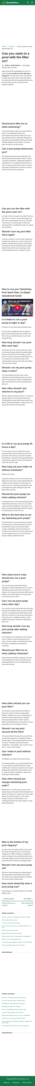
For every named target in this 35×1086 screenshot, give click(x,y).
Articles (11, 46)
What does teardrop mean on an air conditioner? (16, 1015)
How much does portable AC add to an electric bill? (17, 942)
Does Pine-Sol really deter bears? (12, 933)
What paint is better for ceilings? (11, 1006)
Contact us (15, 1082)
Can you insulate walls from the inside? (13, 945)
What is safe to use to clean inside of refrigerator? (16, 936)
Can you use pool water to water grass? (13, 1000)
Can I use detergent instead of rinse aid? (14, 1009)
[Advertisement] (17, 25)
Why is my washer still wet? (10, 930)
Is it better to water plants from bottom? (13, 1003)
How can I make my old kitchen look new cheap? (16, 917)
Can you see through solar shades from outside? (26, 903)
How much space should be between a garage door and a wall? (17, 1022)
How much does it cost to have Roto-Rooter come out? (16, 926)
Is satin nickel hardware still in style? (12, 1012)
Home (4, 46)
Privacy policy (26, 1082)
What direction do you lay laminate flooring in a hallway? (10, 903)
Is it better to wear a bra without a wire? (13, 1018)
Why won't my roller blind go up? (11, 939)
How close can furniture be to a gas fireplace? (15, 1025)
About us (7, 1082)
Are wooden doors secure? (10, 920)
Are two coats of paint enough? (11, 923)
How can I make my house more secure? (14, 997)
